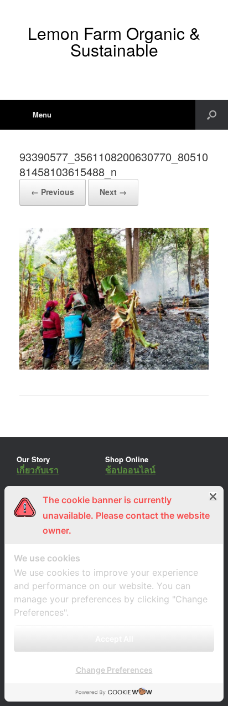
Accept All (114, 638)
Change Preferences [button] (114, 669)
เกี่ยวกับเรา (38, 469)
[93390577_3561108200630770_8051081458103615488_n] (114, 366)
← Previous (52, 191)
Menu (42, 114)
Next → (113, 191)
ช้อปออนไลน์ (130, 469)
